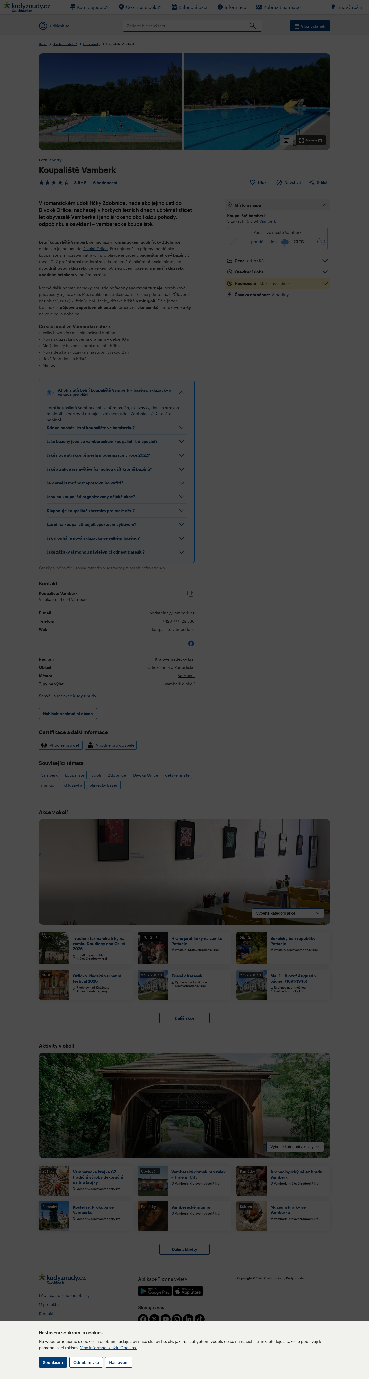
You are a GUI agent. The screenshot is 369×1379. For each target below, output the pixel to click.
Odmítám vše (86, 1362)
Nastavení (118, 1362)
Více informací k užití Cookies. (108, 1347)
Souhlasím (53, 1362)
